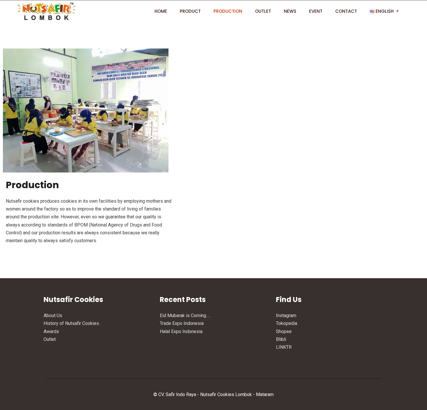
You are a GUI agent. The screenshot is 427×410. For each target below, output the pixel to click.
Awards (51, 331)
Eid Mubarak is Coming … (185, 315)
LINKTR (284, 347)
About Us (53, 315)
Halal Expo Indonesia (181, 331)
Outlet (263, 11)
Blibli (281, 339)
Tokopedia (286, 323)
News (290, 11)
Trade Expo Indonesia (182, 323)
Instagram (286, 315)
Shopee (284, 331)
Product (190, 11)
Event (315, 11)
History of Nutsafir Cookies (71, 323)
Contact (346, 11)
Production (228, 11)
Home (161, 11)
